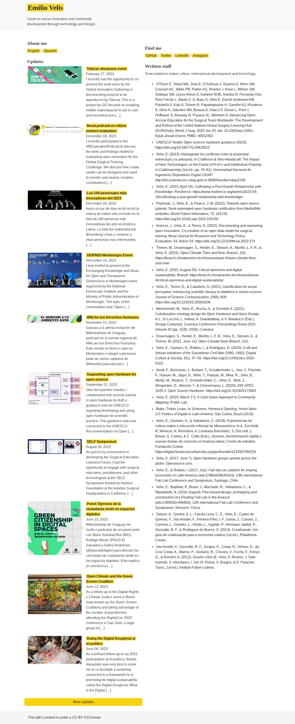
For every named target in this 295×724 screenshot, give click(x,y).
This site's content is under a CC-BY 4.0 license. (65, 717)
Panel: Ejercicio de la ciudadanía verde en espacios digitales (110, 509)
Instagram (200, 55)
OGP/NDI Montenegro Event (109, 255)
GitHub (151, 55)
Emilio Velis (45, 7)
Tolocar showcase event (107, 69)
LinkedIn (182, 55)
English (34, 51)
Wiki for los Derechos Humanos (113, 317)
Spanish (50, 51)
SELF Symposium (101, 441)
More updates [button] (83, 702)
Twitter (166, 55)
